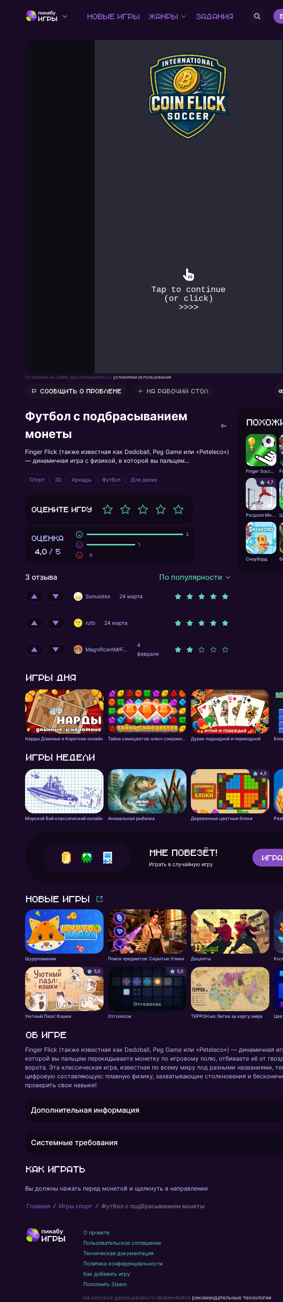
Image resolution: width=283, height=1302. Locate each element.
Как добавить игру (106, 1274)
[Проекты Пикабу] (64, 16)
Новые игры (113, 16)
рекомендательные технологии (231, 1297)
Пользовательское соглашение (122, 1243)
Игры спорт (75, 1206)
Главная (38, 1206)
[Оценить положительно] (34, 596)
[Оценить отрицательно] (55, 596)
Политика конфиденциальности (123, 1263)
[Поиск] (257, 16)
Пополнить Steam (105, 1284)
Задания (214, 16)
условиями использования (142, 377)
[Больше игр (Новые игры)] (99, 899)
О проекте (96, 1232)
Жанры (163, 16)
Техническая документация (118, 1253)
